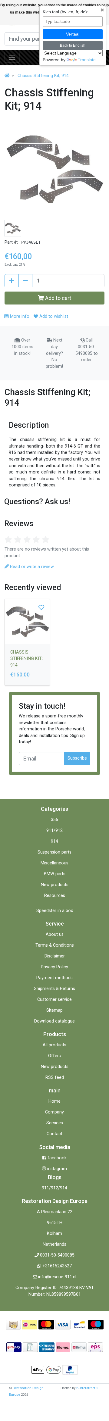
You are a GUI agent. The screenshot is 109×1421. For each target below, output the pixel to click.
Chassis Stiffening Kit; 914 (43, 75)
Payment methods (54, 977)
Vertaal (72, 34)
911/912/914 (54, 1188)
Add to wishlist (53, 316)
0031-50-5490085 (57, 1255)
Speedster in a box (54, 910)
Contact (54, 1133)
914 (54, 841)
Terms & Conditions (54, 945)
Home (54, 1101)
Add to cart (57, 298)
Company (54, 1112)
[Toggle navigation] (12, 57)
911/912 (54, 830)
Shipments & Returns (54, 988)
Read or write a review (31, 566)
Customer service (54, 999)
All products (54, 1045)
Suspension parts (54, 852)
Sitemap (54, 1010)
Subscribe (77, 758)
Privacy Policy (54, 967)
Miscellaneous (54, 863)
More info (19, 316)
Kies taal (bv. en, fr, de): (65, 11)
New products (54, 884)
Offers (54, 1055)
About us (55, 934)
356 (54, 819)
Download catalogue (54, 1021)
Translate (87, 59)
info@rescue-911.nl (57, 1276)
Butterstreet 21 (88, 1388)
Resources (54, 895)
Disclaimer (55, 956)
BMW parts (54, 873)
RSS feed (54, 1077)
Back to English (72, 45)
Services (54, 1123)
